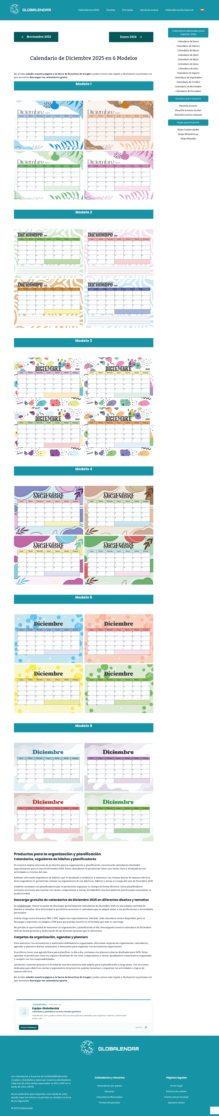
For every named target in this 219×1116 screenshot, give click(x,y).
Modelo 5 (83, 597)
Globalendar (24, 906)
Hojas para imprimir (188, 122)
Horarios (109, 1091)
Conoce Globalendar (28, 1027)
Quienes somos (149, 10)
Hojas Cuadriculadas (188, 130)
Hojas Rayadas (188, 139)
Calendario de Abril (188, 55)
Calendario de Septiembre (188, 78)
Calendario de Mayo (188, 60)
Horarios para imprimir (188, 98)
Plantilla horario (188, 106)
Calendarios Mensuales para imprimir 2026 (188, 32)
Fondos (110, 10)
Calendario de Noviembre (188, 87)
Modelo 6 (83, 725)
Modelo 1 (84, 83)
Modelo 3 (83, 340)
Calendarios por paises (109, 1086)
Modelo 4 (83, 469)
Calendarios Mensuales (109, 1097)
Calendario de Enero (188, 42)
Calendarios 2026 (88, 10)
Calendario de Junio (188, 64)
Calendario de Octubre (188, 82)
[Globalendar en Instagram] (145, 1027)
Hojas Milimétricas (188, 134)
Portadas (127, 10)
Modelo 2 (83, 212)
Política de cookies (176, 1091)
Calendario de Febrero (188, 46)
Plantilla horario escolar (188, 110)
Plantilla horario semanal (188, 115)
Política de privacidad (176, 1097)
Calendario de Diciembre (188, 91)
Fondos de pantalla (109, 1103)
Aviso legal (176, 1086)
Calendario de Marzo (188, 51)
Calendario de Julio (188, 69)
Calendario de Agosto (188, 73)
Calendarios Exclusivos (179, 10)
